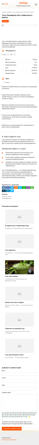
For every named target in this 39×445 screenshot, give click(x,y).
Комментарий (6, 392)
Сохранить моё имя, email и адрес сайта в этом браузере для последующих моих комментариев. (17, 422)
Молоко (5, 21)
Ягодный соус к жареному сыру (17, 226)
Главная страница (7, 12)
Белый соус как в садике (14, 302)
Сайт (3, 385)
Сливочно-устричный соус (15, 328)
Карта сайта (9, 439)
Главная (4, 439)
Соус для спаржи (11, 276)
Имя (3, 370)
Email (4, 378)
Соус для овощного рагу (14, 355)
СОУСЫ (23, 3)
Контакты (14, 439)
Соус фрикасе (10, 250)
